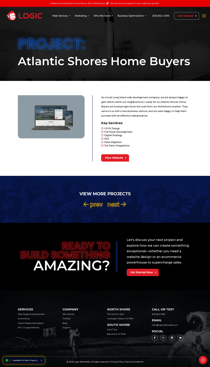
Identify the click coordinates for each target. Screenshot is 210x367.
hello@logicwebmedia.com (165, 325)
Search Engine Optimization (31, 323)
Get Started (185, 15)
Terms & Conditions (134, 362)
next (114, 204)
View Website (114, 157)
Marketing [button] (81, 15)
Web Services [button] (60, 15)
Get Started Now (141, 272)
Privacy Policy (117, 362)
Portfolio (67, 319)
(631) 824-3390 (160, 15)
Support (66, 328)
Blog (65, 323)
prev (96, 204)
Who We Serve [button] (102, 15)
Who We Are (68, 314)
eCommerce (24, 319)
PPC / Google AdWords (28, 328)
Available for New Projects (25, 360)
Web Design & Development (31, 314)
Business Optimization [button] (130, 15)
